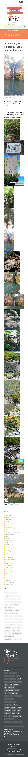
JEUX (11, 616)
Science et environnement (10, 574)
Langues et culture (8, 555)
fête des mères (11, 613)
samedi (13, 627)
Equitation (7, 536)
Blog (11, 34)
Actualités (6, 5)
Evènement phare (11, 607)
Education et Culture (9, 534)
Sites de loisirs (7, 630)
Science (18, 627)
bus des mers (12, 599)
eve (5, 607)
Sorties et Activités (9, 576)
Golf (17, 613)
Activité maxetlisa (13, 593)
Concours (7, 530)
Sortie (13, 630)
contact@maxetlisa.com (8, 660)
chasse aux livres (8, 601)
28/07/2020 (6, 97)
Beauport (6, 599)
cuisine (6, 604)
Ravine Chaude (7, 627)
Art (6, 526)
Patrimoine (13, 624)
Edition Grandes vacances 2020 (11, 532)
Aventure (18, 596)
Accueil (6, 34)
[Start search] (24, 26)
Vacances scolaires (8, 639)
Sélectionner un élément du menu (14, 30)
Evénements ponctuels (9, 610)
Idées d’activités (8, 544)
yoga (20, 639)
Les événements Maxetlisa (10, 559)
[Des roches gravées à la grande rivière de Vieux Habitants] (14, 75)
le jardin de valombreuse (9, 619)
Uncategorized (8, 584)
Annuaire (11, 5)
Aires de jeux (7, 523)
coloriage (20, 601)
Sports (6, 578)
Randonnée (19, 624)
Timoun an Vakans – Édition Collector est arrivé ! (13, 731)
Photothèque (7, 571)
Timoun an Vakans (8, 582)
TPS (5, 633)
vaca (9, 633)
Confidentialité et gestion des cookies (14, 750)
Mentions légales (14, 746)
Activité (6, 593)
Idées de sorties (8, 546)
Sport (18, 630)
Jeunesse (6, 616)
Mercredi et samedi (12, 621)
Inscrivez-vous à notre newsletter (15, 8)
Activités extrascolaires (9, 517)
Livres (6, 561)
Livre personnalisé (19, 619)
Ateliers (12, 596)
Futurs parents (8, 540)
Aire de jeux (7, 521)
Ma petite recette (8, 563)
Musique (19, 621)
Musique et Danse (8, 567)
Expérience (17, 610)
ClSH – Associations (9, 528)
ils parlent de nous (8, 549)
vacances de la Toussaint (9, 636)
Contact (18, 751)
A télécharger (17, 34)
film (5, 613)
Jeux (6, 553)
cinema (14, 601)
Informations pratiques (19, 5)
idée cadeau (7, 542)
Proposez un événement (15, 10)
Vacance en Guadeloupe (17, 633)
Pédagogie (7, 569)
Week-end (15, 639)
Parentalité (7, 624)
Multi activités (8, 565)
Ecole (11, 604)
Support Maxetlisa (8, 580)
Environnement (16, 604)
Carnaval (19, 599)
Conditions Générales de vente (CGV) (15, 748)
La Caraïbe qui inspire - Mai (9, 733)
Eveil (6, 538)
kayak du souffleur (17, 616)
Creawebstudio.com (21, 754)
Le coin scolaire (8, 557)
